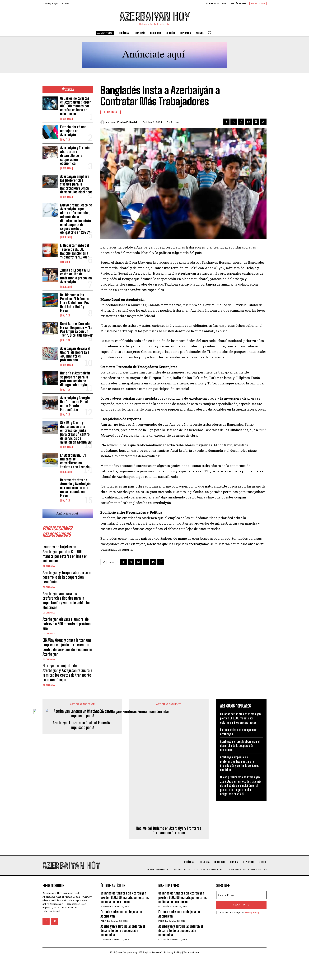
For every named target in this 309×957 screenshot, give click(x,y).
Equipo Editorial (127, 122)
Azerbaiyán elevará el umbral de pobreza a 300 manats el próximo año (75, 354)
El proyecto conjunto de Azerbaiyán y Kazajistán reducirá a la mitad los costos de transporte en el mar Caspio (67, 672)
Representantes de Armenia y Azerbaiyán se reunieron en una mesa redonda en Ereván (75, 488)
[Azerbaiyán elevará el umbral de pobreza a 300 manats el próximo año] (50, 353)
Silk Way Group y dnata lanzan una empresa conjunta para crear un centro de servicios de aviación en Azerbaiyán (76, 432)
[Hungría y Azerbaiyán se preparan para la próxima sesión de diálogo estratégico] (50, 378)
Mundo (65, 262)
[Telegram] (256, 122)
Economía (66, 119)
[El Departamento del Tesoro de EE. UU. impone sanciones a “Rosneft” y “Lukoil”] (50, 250)
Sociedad (66, 237)
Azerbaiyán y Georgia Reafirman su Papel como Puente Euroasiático (75, 404)
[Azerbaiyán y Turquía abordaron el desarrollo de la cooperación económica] (50, 152)
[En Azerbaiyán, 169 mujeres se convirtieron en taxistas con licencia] (50, 460)
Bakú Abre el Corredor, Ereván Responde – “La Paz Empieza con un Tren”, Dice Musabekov (76, 329)
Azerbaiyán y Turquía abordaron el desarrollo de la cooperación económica (75, 156)
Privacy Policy (252, 912)
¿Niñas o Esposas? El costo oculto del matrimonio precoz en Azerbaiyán (76, 276)
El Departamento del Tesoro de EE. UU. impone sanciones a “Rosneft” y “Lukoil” (74, 251)
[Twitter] (233, 122)
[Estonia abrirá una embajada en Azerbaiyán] (50, 132)
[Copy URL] (263, 122)
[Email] (248, 122)
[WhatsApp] (241, 122)
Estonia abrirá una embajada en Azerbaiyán (73, 131)
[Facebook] (226, 122)
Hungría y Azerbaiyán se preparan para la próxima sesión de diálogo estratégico (75, 379)
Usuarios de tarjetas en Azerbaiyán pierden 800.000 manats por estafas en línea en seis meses (75, 106)
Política (65, 139)
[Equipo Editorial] (103, 122)
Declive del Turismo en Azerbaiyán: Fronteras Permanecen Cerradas (168, 830)
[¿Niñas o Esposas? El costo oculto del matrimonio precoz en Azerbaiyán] (50, 275)
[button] (209, 33)
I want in (239, 905)
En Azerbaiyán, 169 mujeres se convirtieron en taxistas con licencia (75, 461)
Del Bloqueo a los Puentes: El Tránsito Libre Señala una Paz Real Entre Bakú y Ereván (74, 303)
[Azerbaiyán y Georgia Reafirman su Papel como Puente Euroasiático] (50, 403)
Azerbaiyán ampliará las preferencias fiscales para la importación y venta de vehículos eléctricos (76, 184)
